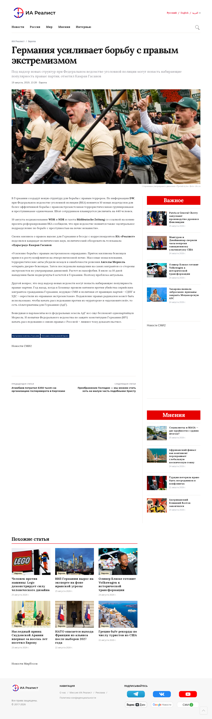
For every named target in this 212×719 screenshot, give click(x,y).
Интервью (83, 27)
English (184, 12)
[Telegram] (136, 694)
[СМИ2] (188, 705)
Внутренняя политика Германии (25, 336)
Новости (18, 27)
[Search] (196, 26)
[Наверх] (203, 710)
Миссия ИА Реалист (81, 692)
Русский (172, 12)
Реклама (100, 692)
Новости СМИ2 (22, 346)
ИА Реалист (18, 41)
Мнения (64, 27)
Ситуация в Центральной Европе (54, 336)
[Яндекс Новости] (136, 705)
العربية (195, 12)
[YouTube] (188, 694)
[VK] (162, 694)
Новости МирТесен (24, 663)
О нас (63, 692)
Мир (49, 27)
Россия (35, 27)
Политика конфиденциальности (78, 697)
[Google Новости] (162, 705)
